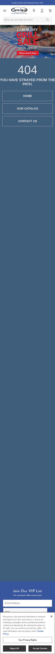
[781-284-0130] (42, 10)
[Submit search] (47, 20)
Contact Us (27, 121)
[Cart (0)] (50, 10)
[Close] (51, 616)
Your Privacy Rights (27, 640)
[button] (4, 10)
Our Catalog (27, 108)
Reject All (14, 648)
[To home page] (19, 10)
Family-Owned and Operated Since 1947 (27, 3)
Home (27, 96)
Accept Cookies (40, 648)
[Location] (33, 10)
